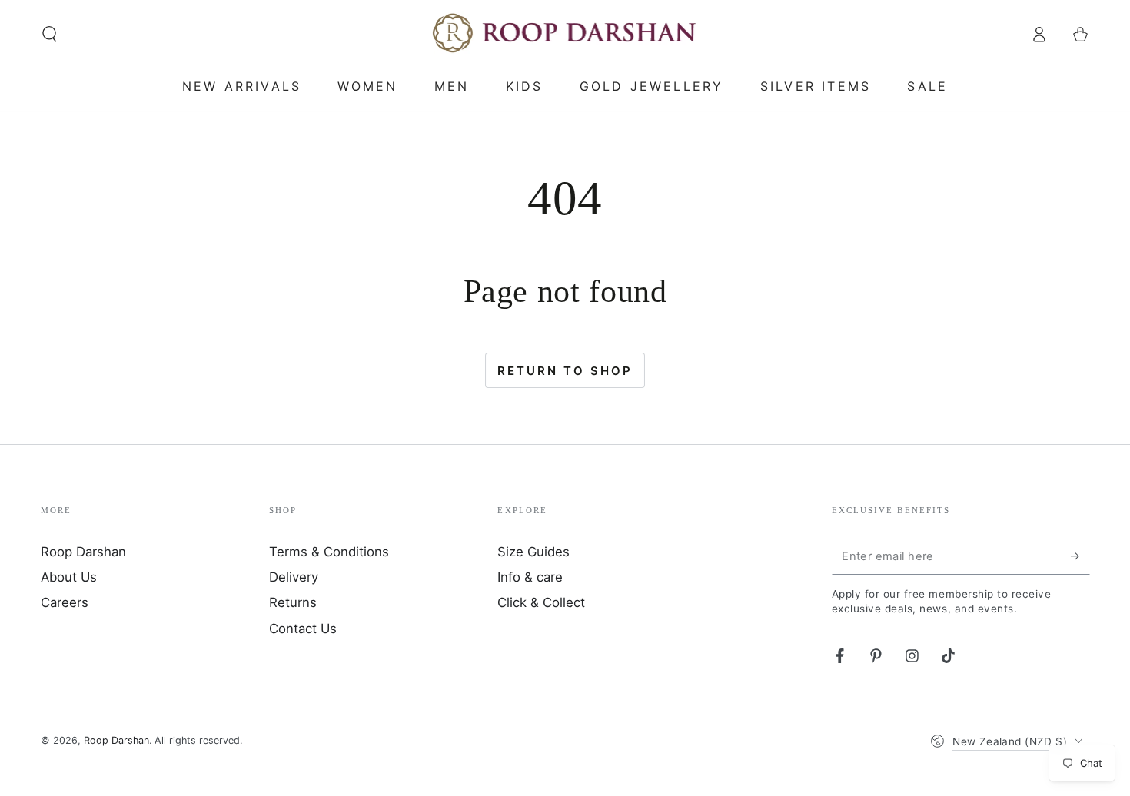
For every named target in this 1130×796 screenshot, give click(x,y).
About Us (69, 577)
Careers (64, 602)
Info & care (530, 577)
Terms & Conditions (329, 551)
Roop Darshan (83, 551)
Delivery (293, 577)
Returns (293, 602)
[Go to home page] (565, 34)
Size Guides (533, 551)
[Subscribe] (1080, 556)
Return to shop (565, 370)
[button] (49, 33)
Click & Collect (541, 602)
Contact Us (303, 628)
